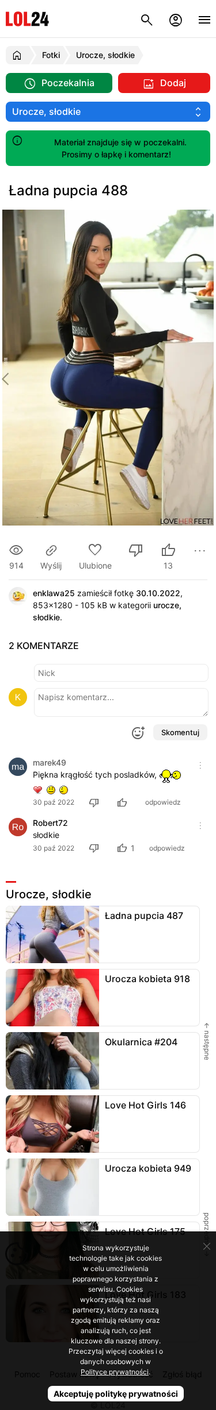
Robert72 (50, 823)
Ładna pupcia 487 (144, 915)
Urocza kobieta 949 (148, 1168)
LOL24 (27, 18)
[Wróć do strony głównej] (19, 55)
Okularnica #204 (141, 1042)
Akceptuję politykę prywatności (116, 1394)
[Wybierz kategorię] (108, 112)
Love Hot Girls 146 (145, 1105)
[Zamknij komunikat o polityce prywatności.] (206, 1246)
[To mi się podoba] (124, 802)
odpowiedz (163, 802)
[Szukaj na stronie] (146, 18)
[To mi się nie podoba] (135, 552)
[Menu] (204, 18)
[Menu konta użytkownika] (175, 18)
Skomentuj (180, 732)
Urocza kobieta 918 (147, 978)
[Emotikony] (138, 733)
